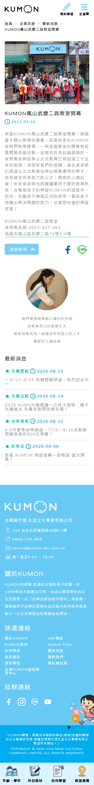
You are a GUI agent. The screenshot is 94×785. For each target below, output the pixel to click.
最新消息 (55, 650)
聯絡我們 (55, 657)
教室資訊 (12, 657)
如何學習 (12, 650)
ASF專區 (55, 638)
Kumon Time (60, 644)
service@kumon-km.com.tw (38, 548)
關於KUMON (16, 638)
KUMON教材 (16, 644)
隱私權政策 (57, 663)
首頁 (9, 23)
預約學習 (12, 663)
